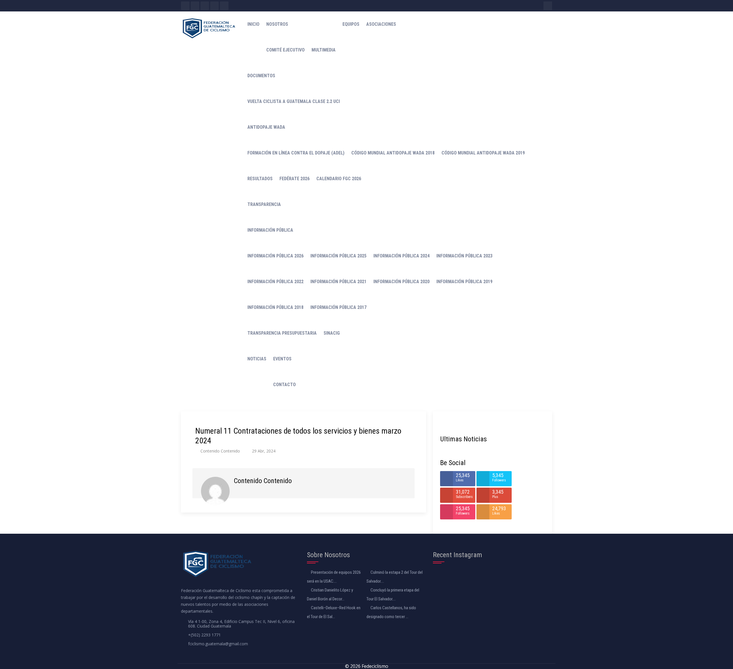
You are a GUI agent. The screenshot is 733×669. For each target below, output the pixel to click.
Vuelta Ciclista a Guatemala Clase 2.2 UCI (293, 101)
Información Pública (270, 230)
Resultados (260, 178)
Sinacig (332, 333)
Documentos (261, 75)
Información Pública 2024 (401, 256)
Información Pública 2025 (338, 256)
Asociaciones (381, 24)
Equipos (350, 24)
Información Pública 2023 (464, 256)
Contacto (284, 384)
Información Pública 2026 (275, 256)
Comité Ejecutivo (285, 50)
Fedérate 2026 (294, 178)
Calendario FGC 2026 (338, 178)
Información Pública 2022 (275, 281)
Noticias (256, 359)
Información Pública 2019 (464, 281)
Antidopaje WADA (266, 127)
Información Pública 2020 (401, 281)
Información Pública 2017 (338, 307)
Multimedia (324, 50)
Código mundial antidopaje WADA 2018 (393, 153)
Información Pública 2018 (275, 307)
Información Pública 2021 (338, 281)
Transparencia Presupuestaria (282, 333)
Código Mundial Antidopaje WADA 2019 (483, 153)
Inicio (253, 24)
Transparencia (264, 204)
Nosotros (277, 24)
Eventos (282, 359)
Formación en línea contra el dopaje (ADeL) (295, 153)
